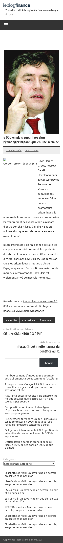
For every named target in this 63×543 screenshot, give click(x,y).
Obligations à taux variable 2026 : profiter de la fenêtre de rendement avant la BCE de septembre (31, 433)
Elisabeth (10, 515)
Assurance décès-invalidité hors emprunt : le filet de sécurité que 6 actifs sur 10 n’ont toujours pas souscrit (31, 398)
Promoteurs (46, 320)
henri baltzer (31, 150)
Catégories (9, 458)
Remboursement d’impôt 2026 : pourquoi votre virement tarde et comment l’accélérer (31, 377)
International (28, 320)
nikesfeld (10, 481)
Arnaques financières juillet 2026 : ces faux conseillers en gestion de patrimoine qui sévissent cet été (30, 386)
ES (6, 489)
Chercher (49, 362)
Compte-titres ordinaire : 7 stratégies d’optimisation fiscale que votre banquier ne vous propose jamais (31, 410)
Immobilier (11, 320)
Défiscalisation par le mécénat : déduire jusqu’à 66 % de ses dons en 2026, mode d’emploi (29, 444)
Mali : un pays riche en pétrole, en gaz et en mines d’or (31, 474)
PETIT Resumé (13, 507)
